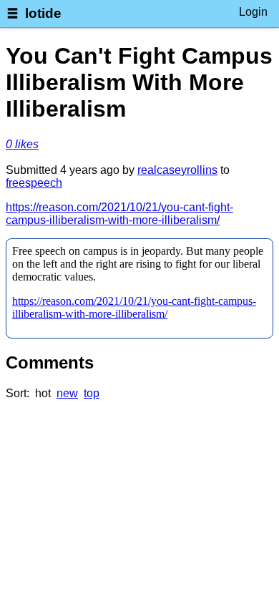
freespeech (34, 183)
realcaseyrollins (177, 170)
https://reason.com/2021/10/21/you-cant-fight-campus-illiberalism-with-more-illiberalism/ (119, 213)
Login (253, 12)
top (91, 393)
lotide (43, 13)
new (67, 393)
